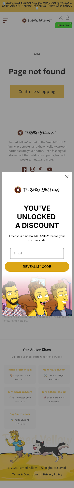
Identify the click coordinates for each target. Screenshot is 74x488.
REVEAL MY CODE (37, 266)
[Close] (67, 176)
